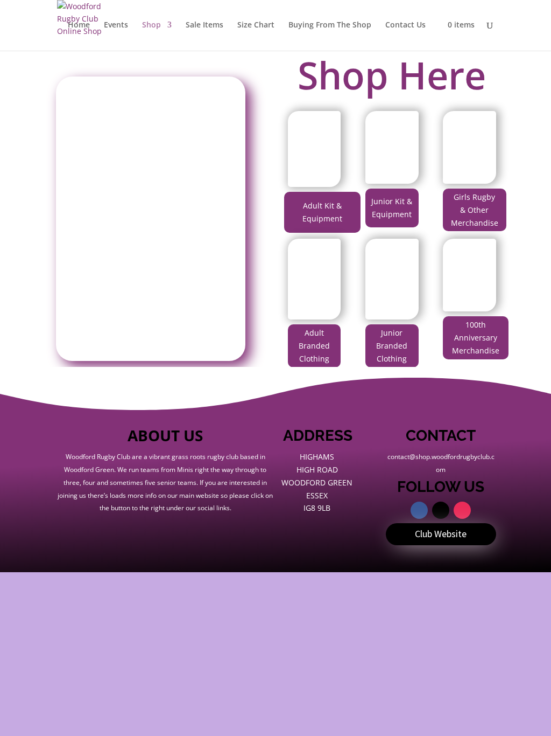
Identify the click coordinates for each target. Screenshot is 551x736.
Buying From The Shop (329, 25)
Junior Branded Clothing (391, 346)
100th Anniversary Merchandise (475, 338)
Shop (151, 25)
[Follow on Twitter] (440, 510)
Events (116, 25)
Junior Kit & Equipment (391, 207)
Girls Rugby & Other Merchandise (474, 210)
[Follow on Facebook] (419, 510)
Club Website (441, 533)
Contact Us (405, 25)
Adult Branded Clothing (314, 346)
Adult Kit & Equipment (322, 212)
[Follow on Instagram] (462, 510)
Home (79, 25)
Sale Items (204, 25)
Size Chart (255, 25)
